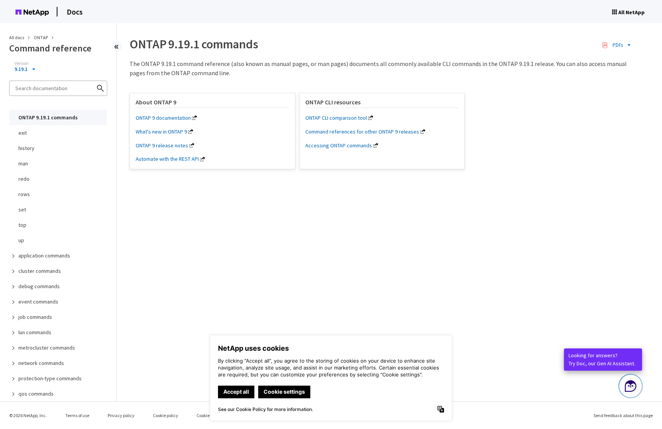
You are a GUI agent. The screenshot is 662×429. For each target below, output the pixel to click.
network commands (41, 363)
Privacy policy (121, 415)
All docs (16, 37)
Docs (75, 11)
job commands (35, 317)
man (23, 163)
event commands (38, 301)
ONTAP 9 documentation (163, 117)
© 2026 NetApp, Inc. (28, 415)
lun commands (34, 332)
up (21, 240)
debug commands (39, 286)
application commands (44, 255)
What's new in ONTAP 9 (161, 131)
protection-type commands (50, 378)
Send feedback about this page (623, 415)
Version (22, 63)
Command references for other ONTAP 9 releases (362, 131)
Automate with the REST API (167, 158)
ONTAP (41, 37)
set (22, 209)
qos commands (36, 393)
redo (23, 178)
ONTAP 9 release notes (162, 145)
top (22, 224)
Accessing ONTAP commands (338, 145)
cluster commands (39, 270)
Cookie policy (165, 415)
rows (24, 194)
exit (22, 132)
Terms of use (77, 415)
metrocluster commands (46, 347)
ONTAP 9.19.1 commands (48, 117)
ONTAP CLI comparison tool (336, 117)
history (26, 148)
